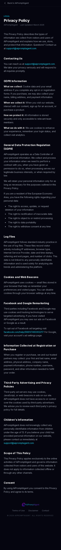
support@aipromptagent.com (21, 48)
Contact (45, 510)
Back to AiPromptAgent (18, 3)
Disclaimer (33, 510)
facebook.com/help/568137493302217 (23, 332)
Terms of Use (18, 510)
